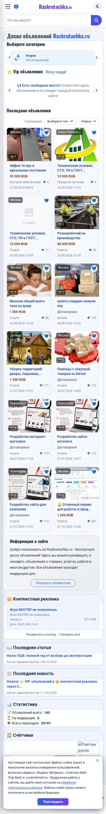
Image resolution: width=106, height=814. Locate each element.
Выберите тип (57, 121)
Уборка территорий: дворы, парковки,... (26, 371)
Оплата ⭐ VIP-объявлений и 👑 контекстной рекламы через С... (52, 684)
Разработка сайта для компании (28, 507)
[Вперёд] (96, 58)
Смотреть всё (70, 634)
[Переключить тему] (98, 6)
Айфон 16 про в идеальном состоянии (28, 168)
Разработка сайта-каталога (72, 439)
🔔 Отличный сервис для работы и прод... (74, 507)
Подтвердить (53, 802)
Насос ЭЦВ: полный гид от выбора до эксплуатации (49, 656)
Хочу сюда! (56, 72)
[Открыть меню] (8, 6)
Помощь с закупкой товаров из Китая (73, 371)
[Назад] (10, 58)
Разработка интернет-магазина (28, 439)
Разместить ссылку (41, 634)
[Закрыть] (97, 761)
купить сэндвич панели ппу (76, 303)
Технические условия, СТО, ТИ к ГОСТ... (75, 168)
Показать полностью (53, 583)
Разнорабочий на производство (71, 235)
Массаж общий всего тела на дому (27, 303)
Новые (86, 121)
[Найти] (96, 20)
